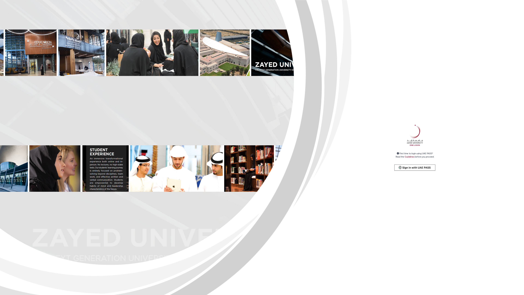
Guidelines (409, 156)
